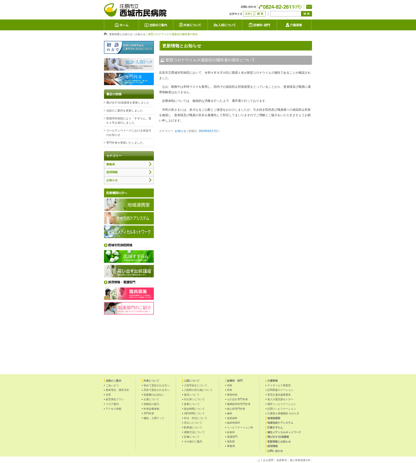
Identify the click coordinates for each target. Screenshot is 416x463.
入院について (192, 380)
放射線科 (232, 418)
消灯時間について (194, 413)
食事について (192, 404)
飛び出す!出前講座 (278, 436)
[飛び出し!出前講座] (129, 276)
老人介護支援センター (280, 399)
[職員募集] (129, 298)
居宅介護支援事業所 (279, 394)
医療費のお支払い (154, 394)
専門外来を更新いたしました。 (126, 142)
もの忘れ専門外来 (237, 399)
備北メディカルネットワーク (284, 432)
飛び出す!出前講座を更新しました (127, 102)
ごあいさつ (112, 385)
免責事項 (281, 460)
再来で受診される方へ (157, 390)
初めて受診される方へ (157, 385)
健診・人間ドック (154, 418)
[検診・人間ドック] (129, 69)
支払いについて (193, 422)
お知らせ (180, 131)
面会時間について (194, 408)
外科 (229, 390)
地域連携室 (273, 418)
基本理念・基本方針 (117, 390)
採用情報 (112, 172)
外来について (151, 380)
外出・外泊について (195, 418)
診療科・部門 (259, 24)
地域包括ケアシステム (280, 422)
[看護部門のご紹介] (129, 313)
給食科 (231, 432)
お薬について (151, 399)
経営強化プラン (115, 399)
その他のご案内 (193, 441)
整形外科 (232, 394)
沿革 (108, 394)
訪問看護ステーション (280, 390)
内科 (229, 385)
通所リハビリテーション (281, 404)
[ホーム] (105, 33)
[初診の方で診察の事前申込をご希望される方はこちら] (129, 52)
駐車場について (193, 427)
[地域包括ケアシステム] (129, 223)
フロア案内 (112, 404)
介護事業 (272, 380)
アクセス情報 (113, 408)
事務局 (110, 164)
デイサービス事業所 (279, 385)
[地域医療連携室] (129, 209)
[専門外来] (129, 83)
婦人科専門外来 (236, 408)
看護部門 (232, 436)
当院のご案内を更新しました (124, 110)
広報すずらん (275, 427)
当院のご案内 (155, 24)
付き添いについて (194, 399)
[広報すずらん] (129, 261)
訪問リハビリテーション (281, 408)
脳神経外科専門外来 (238, 404)
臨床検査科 (233, 422)
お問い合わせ (275, 450)
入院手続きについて (195, 385)
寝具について (192, 394)
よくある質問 (265, 460)
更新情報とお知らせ (279, 441)
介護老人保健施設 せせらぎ (283, 413)
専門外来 (149, 413)
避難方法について (194, 432)
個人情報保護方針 (300, 460)
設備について (192, 436)
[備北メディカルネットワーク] (129, 236)
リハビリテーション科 (240, 427)
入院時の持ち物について (198, 390)
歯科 (229, 413)
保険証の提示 (151, 404)
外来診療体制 (151, 408)
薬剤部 (231, 441)
